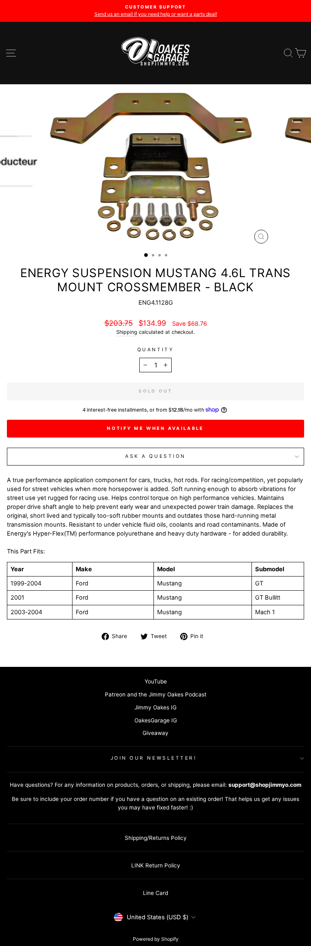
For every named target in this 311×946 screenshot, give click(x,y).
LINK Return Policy (155, 865)
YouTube (156, 681)
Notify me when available (155, 428)
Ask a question (155, 456)
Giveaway (155, 733)
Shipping (126, 332)
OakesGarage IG (155, 720)
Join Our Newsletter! (154, 758)
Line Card (155, 893)
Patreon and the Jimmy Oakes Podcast (156, 694)
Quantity (155, 349)
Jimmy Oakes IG (155, 707)
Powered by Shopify (156, 939)
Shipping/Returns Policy (156, 838)
